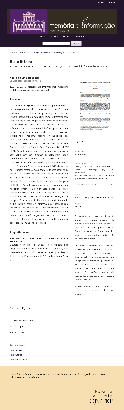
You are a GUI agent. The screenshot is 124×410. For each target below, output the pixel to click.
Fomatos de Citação (86, 184)
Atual (42, 36)
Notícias (67, 36)
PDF (81, 141)
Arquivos (54, 36)
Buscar (76, 43)
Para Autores (16, 354)
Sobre (79, 36)
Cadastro (101, 2)
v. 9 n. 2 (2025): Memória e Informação (47, 52)
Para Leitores (16, 350)
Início (12, 52)
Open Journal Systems (21, 308)
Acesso (112, 2)
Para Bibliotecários (18, 359)
